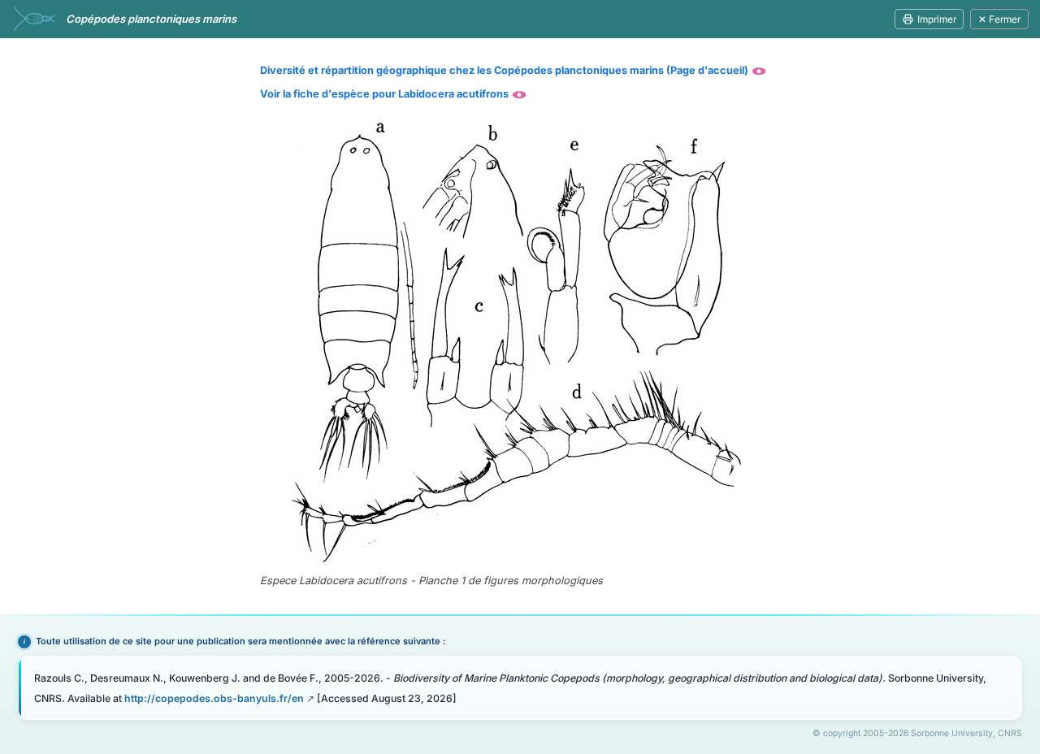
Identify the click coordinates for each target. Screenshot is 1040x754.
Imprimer (936, 19)
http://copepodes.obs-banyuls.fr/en (214, 698)
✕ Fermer (999, 19)
